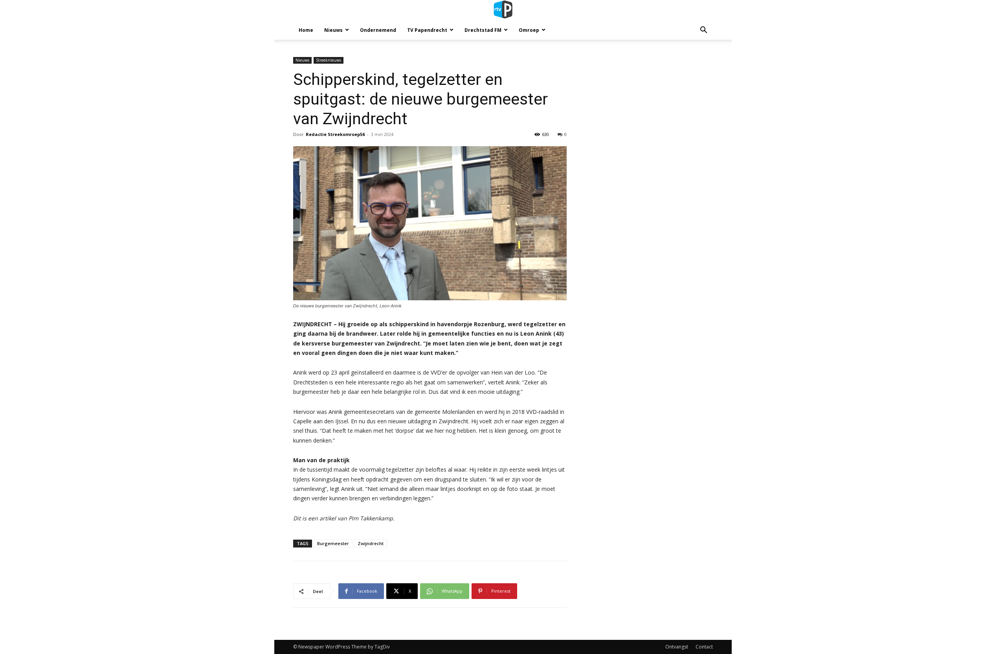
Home (306, 30)
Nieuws (333, 30)
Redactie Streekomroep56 (335, 134)
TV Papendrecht (427, 30)
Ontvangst (676, 646)
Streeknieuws (328, 60)
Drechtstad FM (482, 30)
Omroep (529, 30)
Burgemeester (333, 543)
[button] (703, 31)
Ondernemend (378, 30)
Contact (704, 646)
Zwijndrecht (371, 543)
